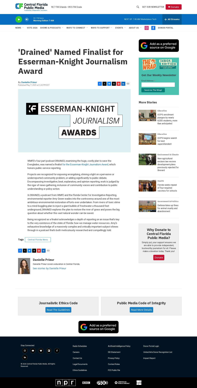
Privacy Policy (114, 358)
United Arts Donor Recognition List (157, 352)
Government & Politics (168, 201)
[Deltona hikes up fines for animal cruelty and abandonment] (147, 206)
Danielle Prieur (29, 82)
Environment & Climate (168, 154)
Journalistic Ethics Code (58, 303)
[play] (19, 19)
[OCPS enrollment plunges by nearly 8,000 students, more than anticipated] (147, 115)
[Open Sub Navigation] (23, 28)
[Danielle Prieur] (24, 266)
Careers (76, 352)
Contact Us (77, 358)
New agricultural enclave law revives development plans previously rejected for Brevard (168, 164)
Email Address (148, 80)
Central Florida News (38, 239)
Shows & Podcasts (50, 28)
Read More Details (141, 309)
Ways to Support (100, 28)
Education (162, 111)
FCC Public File (114, 370)
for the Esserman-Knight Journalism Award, (85, 164)
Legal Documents (80, 364)
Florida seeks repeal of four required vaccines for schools (167, 188)
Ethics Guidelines (80, 370)
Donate (175, 7)
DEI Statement (114, 352)
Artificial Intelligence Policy (119, 346)
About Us (134, 28)
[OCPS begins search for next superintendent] (147, 139)
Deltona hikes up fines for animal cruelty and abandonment (167, 208)
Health (160, 181)
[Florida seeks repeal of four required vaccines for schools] (147, 186)
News (18, 28)
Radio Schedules (80, 346)
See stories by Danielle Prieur (49, 268)
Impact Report (149, 358)
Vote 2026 (32, 28)
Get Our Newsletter (153, 7)
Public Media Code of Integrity (141, 303)
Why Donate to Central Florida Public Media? (159, 233)
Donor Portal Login (151, 346)
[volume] (27, 19)
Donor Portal (165, 28)
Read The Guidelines (58, 309)
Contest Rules (114, 364)
